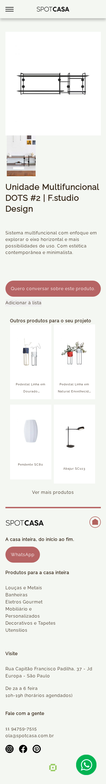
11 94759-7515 (21, 728)
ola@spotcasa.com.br (29, 735)
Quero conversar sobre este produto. (53, 288)
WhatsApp (23, 554)
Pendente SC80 (30, 464)
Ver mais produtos (53, 492)
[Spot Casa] (53, 9)
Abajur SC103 (74, 468)
